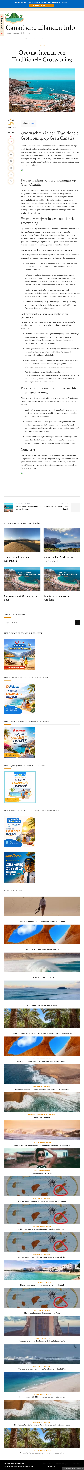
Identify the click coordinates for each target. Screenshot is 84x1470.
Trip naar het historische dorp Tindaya (42, 1005)
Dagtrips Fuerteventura (42, 919)
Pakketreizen (47, 1464)
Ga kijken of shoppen (42, 5)
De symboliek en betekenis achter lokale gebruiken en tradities (42, 1061)
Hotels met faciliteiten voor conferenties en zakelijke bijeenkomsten (42, 1425)
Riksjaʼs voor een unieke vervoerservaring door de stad (42, 1285)
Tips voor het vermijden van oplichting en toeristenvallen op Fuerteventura (42, 1033)
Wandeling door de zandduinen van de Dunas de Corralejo (42, 921)
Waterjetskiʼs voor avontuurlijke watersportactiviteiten (42, 1453)
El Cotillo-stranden (42, 1117)
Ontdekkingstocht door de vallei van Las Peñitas (42, 949)
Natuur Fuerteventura (42, 1199)
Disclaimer (75, 1464)
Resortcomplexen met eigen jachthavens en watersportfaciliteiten (42, 1089)
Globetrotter (11, 127)
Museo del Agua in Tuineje (42, 1173)
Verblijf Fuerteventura (42, 1087)
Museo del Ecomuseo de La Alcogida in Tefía (42, 1313)
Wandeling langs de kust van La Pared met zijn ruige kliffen (42, 1369)
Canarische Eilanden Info (40, 28)
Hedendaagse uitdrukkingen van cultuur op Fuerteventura (42, 1397)
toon (32, 123)
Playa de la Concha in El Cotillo (42, 977)
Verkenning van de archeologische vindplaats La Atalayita (42, 1341)
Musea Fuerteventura (42, 1171)
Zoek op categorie (61, 1464)
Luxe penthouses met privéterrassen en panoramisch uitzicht (42, 1257)
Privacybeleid (28, 1466)
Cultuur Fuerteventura (42, 1059)
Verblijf (42, 46)
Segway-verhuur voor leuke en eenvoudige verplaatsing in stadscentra (42, 1145)
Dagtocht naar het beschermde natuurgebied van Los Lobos (42, 1201)
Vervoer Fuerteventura (42, 1143)
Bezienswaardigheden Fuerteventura (42, 975)
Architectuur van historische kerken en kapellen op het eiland (42, 1229)
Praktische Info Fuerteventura (42, 1031)
